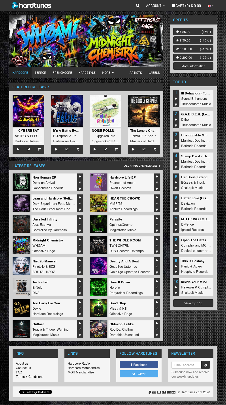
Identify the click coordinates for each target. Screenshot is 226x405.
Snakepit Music (192, 187)
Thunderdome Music (196, 103)
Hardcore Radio (79, 363)
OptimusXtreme (120, 224)
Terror (40, 72)
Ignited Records (192, 229)
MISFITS (115, 203)
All (141, 165)
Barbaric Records (194, 145)
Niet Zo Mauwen (44, 261)
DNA (36, 292)
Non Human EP (44, 177)
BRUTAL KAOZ (43, 271)
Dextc (36, 308)
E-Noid (37, 287)
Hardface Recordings (47, 313)
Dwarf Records (120, 187)
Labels (154, 72)
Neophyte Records (194, 271)
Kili (124, 308)
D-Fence (187, 224)
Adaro (197, 266)
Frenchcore (62, 72)
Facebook (139, 364)
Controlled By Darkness (49, 229)
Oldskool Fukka (121, 324)
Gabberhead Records (48, 187)
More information (193, 66)
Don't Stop (117, 303)
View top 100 (193, 303)
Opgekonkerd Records (108, 141)
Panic (185, 266)
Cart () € (188, 5)
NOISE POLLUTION (107, 130)
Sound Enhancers (194, 98)
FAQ (19, 372)
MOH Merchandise (81, 372)
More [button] (106, 72)
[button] (138, 5)
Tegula (37, 329)
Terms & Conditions (29, 376)
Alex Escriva (41, 224)
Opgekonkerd (105, 135)
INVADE (138, 135)
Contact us (23, 367)
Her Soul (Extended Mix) (200, 177)
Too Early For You (46, 303)
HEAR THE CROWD (124, 198)
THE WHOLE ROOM (125, 240)
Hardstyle (87, 72)
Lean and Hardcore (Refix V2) (55, 198)
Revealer (187, 287)
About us (22, 363)
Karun (152, 135)
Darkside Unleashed (29, 141)
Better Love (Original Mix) (201, 198)
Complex (187, 245)
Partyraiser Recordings (70, 141)
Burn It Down (119, 282)
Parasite (115, 219)
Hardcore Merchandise (84, 367)
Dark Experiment (44, 203)
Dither (185, 119)
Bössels (187, 182)
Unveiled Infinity (44, 219)
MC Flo (206, 245)
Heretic (114, 287)
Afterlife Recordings (123, 208)
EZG (52, 266)
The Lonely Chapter (145, 130)
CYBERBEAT (28, 130)
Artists (136, 72)
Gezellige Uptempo (123, 266)
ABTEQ (20, 135)
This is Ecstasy (192, 260)
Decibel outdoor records (198, 250)
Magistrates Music (122, 229)
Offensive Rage (43, 250)
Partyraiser (80, 135)
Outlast (38, 324)
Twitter (140, 374)
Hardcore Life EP (122, 177)
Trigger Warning (57, 329)
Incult (201, 182)
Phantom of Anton (122, 182)
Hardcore (20, 72)
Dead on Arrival (43, 182)
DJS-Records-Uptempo (126, 250)
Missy (113, 308)
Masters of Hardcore (145, 141)
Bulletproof (60, 135)
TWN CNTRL (119, 245)
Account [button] (154, 5)
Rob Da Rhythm (121, 329)
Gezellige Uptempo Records (129, 271)
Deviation (188, 203)
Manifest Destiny (193, 140)
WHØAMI (39, 245)
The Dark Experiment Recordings (56, 208)
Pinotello (38, 266)
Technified (40, 282)
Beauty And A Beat (124, 261)
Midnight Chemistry (47, 240)
